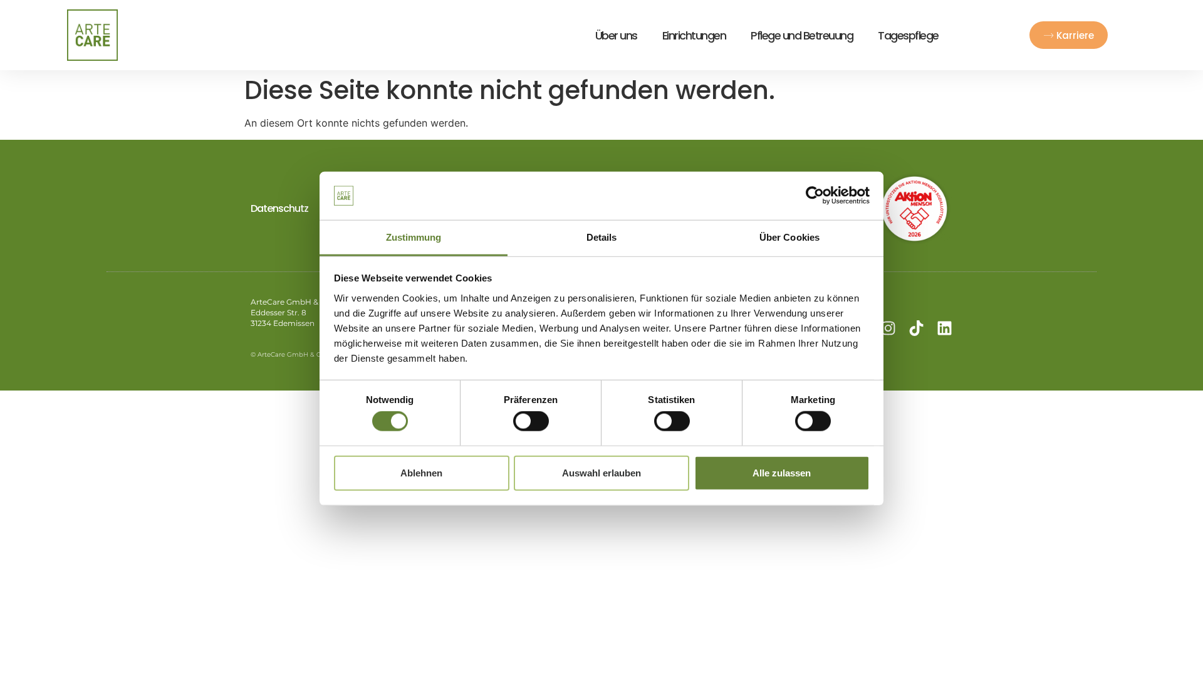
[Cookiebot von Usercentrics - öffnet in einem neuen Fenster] (815, 195)
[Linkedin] (944, 328)
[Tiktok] (916, 328)
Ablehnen (421, 472)
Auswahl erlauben (601, 472)
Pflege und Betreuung (802, 35)
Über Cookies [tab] (789, 237)
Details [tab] (601, 237)
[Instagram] (888, 328)
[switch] (531, 421)
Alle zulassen (782, 472)
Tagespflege (908, 35)
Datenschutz (279, 208)
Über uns (616, 35)
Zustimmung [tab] (414, 237)
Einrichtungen (694, 35)
